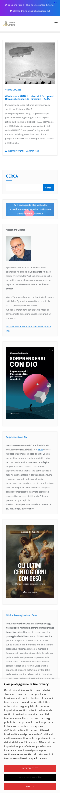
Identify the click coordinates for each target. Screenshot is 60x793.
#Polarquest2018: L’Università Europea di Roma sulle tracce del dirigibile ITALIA (29, 97)
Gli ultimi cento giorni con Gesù (21, 615)
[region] (30, 736)
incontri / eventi (15, 150)
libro (40, 449)
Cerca (12, 176)
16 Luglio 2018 (13, 89)
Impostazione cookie (30, 777)
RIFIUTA (30, 786)
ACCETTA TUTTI (30, 768)
